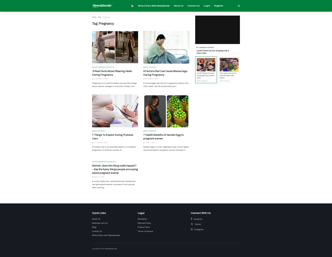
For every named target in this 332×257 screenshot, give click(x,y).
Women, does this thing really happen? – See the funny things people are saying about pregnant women (115, 169)
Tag (99, 17)
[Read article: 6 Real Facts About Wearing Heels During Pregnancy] (115, 47)
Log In (207, 6)
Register (218, 6)
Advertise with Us (100, 223)
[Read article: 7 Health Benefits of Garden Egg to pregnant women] (166, 110)
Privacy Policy (144, 227)
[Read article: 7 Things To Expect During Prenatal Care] (115, 110)
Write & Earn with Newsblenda (154, 6)
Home (94, 17)
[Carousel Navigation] (236, 53)
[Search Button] (239, 6)
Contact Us (194, 6)
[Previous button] (234, 53)
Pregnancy (106, 17)
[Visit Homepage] (102, 5)
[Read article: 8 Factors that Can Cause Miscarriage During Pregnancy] (166, 47)
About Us (178, 6)
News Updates (149, 67)
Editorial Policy (144, 223)
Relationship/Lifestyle (103, 67)
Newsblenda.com (111, 249)
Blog (94, 227)
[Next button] (238, 53)
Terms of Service (145, 231)
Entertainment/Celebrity (104, 162)
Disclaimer (142, 219)
